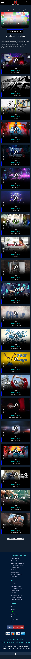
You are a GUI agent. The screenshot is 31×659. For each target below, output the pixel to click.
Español (15, 646)
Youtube (21, 627)
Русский (28, 648)
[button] (15, 61)
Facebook (10, 627)
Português (3, 648)
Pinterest (15, 627)
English (4, 646)
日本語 (22, 648)
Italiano (21, 646)
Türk (17, 648)
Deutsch (26, 646)
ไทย (14, 648)
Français (10, 646)
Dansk (9, 648)
